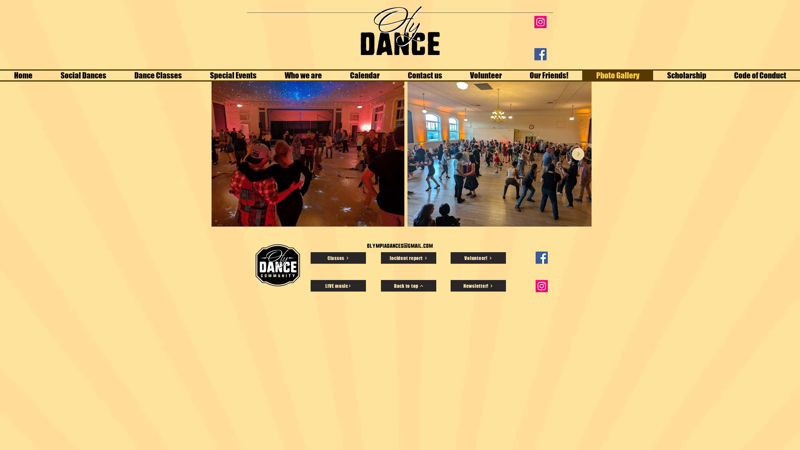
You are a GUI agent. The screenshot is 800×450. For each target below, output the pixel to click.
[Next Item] (578, 154)
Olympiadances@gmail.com (400, 245)
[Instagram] (540, 22)
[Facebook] (540, 54)
